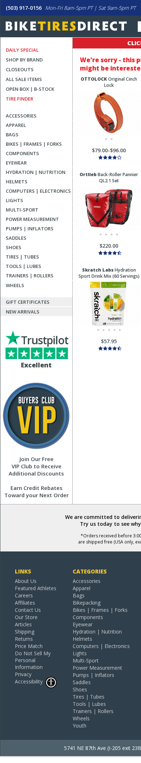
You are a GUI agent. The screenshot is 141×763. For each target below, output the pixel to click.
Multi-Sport (22, 209)
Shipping (24, 631)
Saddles (16, 238)
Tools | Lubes (23, 266)
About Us (26, 580)
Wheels (15, 285)
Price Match (29, 646)
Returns (24, 638)
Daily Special (22, 50)
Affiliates (25, 602)
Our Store (26, 617)
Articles (23, 624)
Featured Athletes (35, 588)
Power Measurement (32, 219)
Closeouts (20, 69)
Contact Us (28, 609)
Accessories (21, 115)
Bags (12, 134)
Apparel (16, 125)
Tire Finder (19, 98)
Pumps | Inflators (30, 228)
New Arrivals (22, 311)
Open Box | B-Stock (30, 89)
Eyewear (16, 162)
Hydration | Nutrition (35, 172)
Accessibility (29, 681)
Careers (24, 595)
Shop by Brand (24, 59)
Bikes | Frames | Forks (34, 144)
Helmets (16, 181)
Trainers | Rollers (30, 275)
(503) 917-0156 (24, 7)
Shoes (13, 247)
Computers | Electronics (38, 191)
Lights (14, 200)
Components (22, 153)
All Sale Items (24, 79)
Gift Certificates (28, 302)
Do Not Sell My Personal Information (33, 660)
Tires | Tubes (22, 256)
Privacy (23, 674)
